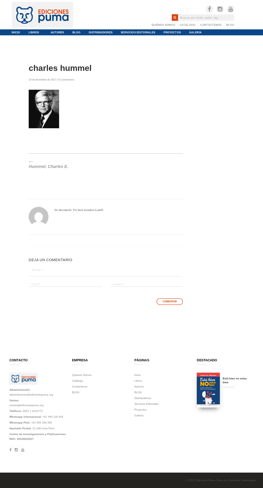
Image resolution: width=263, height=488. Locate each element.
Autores (57, 32)
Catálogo (187, 24)
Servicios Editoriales (138, 32)
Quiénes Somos (163, 24)
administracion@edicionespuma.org (31, 394)
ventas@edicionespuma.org (26, 405)
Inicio (16, 32)
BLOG (230, 24)
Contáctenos (210, 24)
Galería (195, 32)
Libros (33, 32)
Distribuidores (100, 32)
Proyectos (172, 32)
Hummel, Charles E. (48, 166)
